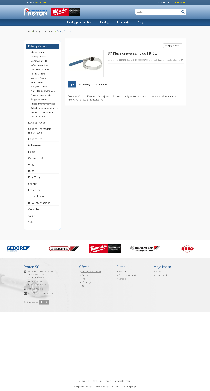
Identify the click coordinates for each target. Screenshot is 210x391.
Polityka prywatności (128, 275)
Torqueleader (36, 196)
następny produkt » (173, 45)
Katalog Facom (37, 122)
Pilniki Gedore (37, 82)
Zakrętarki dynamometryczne (44, 108)
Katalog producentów (79, 22)
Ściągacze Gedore (39, 99)
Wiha (31, 164)
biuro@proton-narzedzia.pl (40, 293)
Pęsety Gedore (38, 116)
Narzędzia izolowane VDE (43, 90)
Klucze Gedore (37, 52)
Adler (31, 215)
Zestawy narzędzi (39, 60)
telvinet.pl (126, 381)
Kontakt (122, 278)
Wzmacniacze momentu (42, 112)
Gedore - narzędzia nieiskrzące (39, 130)
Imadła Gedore (38, 73)
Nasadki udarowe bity (41, 95)
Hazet (31, 151)
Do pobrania (101, 84)
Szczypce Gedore (39, 86)
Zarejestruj (98, 381)
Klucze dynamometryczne (43, 103)
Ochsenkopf (35, 158)
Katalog (104, 22)
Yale (30, 222)
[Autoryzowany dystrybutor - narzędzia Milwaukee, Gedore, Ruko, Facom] (35, 12)
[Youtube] (46, 302)
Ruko (31, 171)
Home (27, 31)
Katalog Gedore (64, 31)
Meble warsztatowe (40, 69)
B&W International (39, 203)
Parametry (84, 84)
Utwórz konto (162, 275)
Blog (140, 22)
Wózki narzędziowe (40, 65)
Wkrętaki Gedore (38, 78)
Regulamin (123, 271)
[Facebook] (41, 302)
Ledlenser (34, 190)
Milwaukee (34, 145)
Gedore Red (35, 139)
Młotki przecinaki (39, 56)
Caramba (33, 209)
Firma (84, 278)
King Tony (34, 177)
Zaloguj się (161, 271)
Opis (72, 84)
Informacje (123, 22)
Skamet (32, 183)
